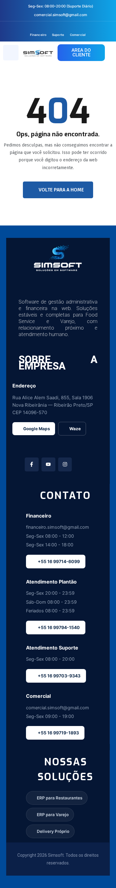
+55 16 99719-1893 (58, 732)
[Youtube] (48, 464)
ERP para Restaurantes (59, 797)
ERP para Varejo (53, 814)
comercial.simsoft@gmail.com (60, 14)
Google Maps (36, 428)
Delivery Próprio (53, 831)
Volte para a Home (61, 190)
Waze (75, 428)
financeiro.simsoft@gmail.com (57, 527)
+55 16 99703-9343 (59, 675)
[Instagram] (65, 464)
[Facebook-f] (32, 464)
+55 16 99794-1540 (59, 627)
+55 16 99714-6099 (59, 561)
